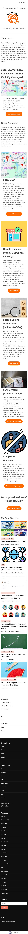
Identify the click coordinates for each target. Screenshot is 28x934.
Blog (2, 716)
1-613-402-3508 (5, 709)
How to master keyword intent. (13, 541)
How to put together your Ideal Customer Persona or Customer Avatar (14, 626)
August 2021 (4, 874)
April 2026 (3, 816)
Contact (3, 730)
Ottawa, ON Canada (6, 806)
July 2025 (3, 827)
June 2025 (3, 830)
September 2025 (5, 819)
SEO (12, 538)
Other (2, 564)
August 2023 (4, 856)
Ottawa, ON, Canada (6, 702)
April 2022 (3, 867)
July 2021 (3, 878)
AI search (6, 593)
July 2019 (3, 885)
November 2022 (5, 864)
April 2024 (3, 849)
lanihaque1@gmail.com (6, 705)
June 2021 (3, 882)
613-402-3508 (4, 805)
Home (2, 746)
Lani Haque (17, 544)
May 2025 (3, 834)
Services (3, 720)
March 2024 (4, 853)
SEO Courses (4, 723)
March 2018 (4, 889)
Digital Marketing (5, 538)
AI (1, 593)
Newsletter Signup (10, 921)
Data (2, 779)
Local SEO (12, 593)
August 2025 (4, 823)
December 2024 (5, 841)
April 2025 (3, 838)
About (2, 727)
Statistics (3, 798)
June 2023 (3, 860)
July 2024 (3, 845)
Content (3, 776)
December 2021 (5, 871)
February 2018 (4, 893)
